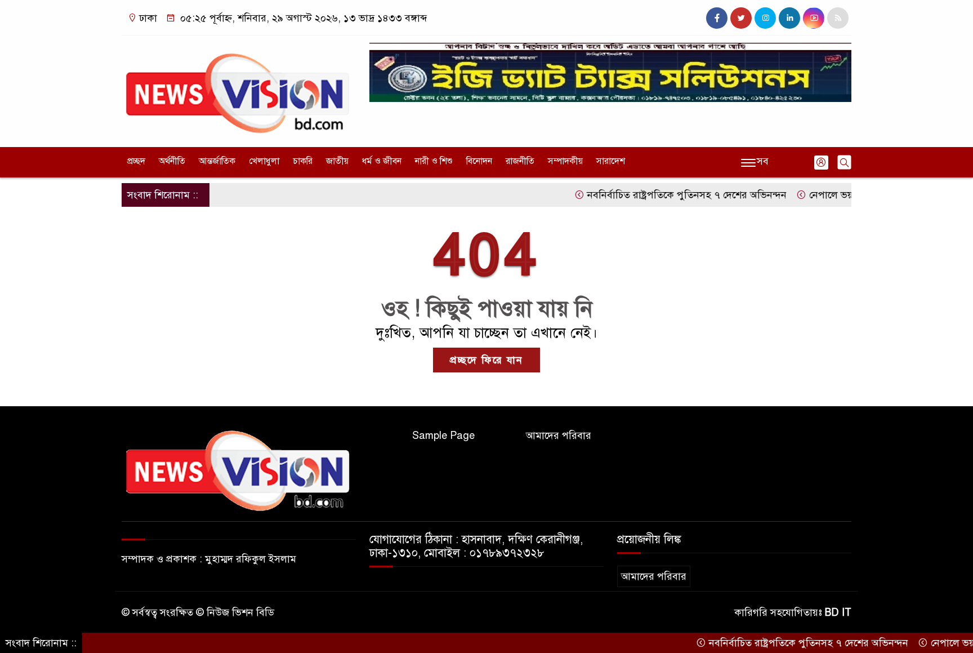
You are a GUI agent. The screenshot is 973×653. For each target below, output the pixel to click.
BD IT (838, 612)
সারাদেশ (610, 161)
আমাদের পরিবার (558, 435)
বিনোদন (479, 161)
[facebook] (716, 18)
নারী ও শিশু (434, 161)
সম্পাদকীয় (565, 161)
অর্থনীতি (172, 161)
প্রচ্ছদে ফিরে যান (486, 360)
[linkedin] (789, 18)
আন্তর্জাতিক (217, 161)
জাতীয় (337, 161)
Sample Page (443, 435)
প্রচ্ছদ (136, 161)
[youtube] (813, 18)
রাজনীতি (520, 161)
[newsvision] (239, 88)
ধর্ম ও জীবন (381, 161)
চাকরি (303, 161)
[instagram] (765, 18)
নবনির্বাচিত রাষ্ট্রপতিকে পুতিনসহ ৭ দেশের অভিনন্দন (669, 195)
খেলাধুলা (264, 161)
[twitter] (741, 18)
